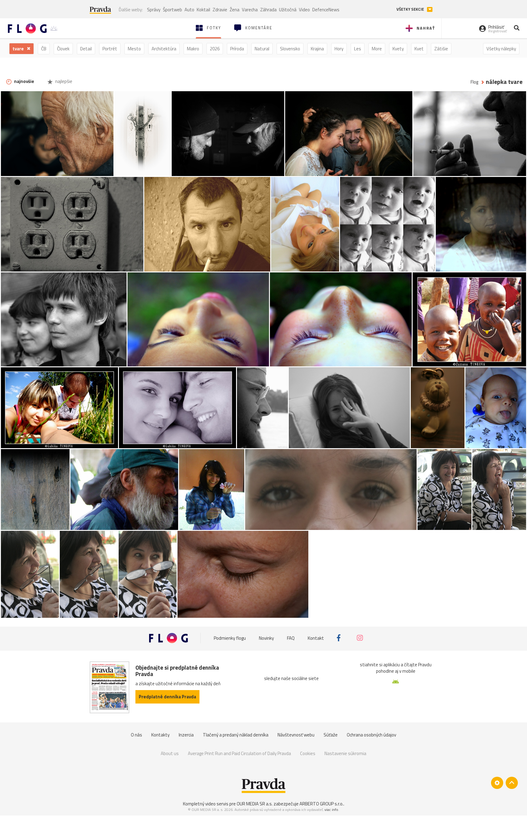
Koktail (203, 9)
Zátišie (441, 48)
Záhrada (268, 9)
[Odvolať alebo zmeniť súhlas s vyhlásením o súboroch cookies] (497, 783)
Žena (234, 9)
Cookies (307, 753)
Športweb (172, 9)
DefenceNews (325, 9)
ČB (43, 48)
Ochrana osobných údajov (371, 735)
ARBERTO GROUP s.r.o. (321, 803)
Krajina (317, 48)
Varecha (250, 9)
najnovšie (23, 81)
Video (304, 9)
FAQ (291, 637)
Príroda (237, 48)
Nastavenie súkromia (345, 753)
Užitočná (287, 9)
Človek (63, 48)
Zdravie (220, 9)
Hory (339, 48)
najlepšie (63, 81)
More (377, 48)
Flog (474, 82)
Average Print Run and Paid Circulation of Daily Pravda (239, 753)
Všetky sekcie (410, 9)
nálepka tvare (504, 81)
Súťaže (331, 735)
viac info (331, 809)
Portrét (109, 48)
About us (170, 753)
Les (357, 48)
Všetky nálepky (501, 48)
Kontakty (160, 735)
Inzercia (186, 735)
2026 (215, 48)
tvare (19, 48)
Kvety (398, 48)
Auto (189, 9)
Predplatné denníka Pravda (167, 696)
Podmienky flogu (230, 637)
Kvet (419, 48)
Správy (153, 9)
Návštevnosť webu (296, 735)
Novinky (266, 637)
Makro (193, 48)
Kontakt (316, 637)
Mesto (134, 48)
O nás (136, 735)
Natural (262, 48)
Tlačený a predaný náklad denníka (235, 735)
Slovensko (290, 48)
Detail (86, 48)
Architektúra (164, 48)
